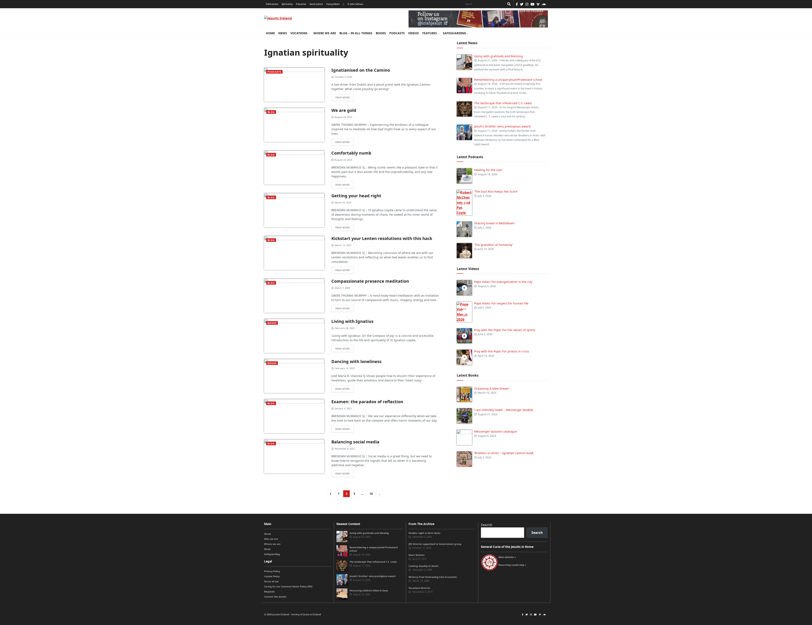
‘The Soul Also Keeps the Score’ (496, 191)
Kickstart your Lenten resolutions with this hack (381, 238)
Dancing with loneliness (356, 361)
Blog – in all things (355, 33)
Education (301, 4)
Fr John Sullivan (355, 4)
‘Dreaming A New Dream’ (491, 389)
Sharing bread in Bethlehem (494, 223)
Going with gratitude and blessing (498, 56)
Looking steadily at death (423, 565)
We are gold (343, 110)
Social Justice (316, 4)
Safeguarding (455, 33)
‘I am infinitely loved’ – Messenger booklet (503, 410)
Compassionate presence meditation (370, 281)
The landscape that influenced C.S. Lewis (503, 103)
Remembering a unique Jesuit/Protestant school (508, 80)
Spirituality (287, 4)
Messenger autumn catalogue (495, 431)
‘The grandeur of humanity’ (493, 245)
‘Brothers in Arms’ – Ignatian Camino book (504, 453)
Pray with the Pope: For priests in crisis (501, 351)
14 (371, 494)
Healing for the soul (488, 170)
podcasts (274, 71)
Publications (272, 4)
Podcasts (397, 33)
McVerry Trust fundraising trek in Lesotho (433, 576)
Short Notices (416, 554)
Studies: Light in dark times (424, 533)
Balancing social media (355, 442)
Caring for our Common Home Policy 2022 (288, 586)
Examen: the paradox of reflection (367, 401)
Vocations (299, 33)
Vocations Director (419, 587)
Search (486, 524)
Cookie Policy (272, 576)
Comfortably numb (351, 153)
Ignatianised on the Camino (360, 70)
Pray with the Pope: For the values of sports (504, 330)
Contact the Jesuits (275, 596)
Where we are (324, 33)
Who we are (271, 538)
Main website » (507, 557)
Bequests (269, 591)
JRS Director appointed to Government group (435, 544)
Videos (413, 33)
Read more (342, 97)
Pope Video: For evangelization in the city (503, 282)
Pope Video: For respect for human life (501, 303)
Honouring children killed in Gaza (369, 590)
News (282, 33)
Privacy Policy (272, 571)
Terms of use (271, 581)
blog (271, 112)
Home (270, 33)
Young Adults (333, 4)
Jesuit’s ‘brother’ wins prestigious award (502, 126)
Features (430, 33)
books (272, 323)
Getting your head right (356, 196)
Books (381, 33)
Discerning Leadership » (512, 564)
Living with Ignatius (352, 321)
